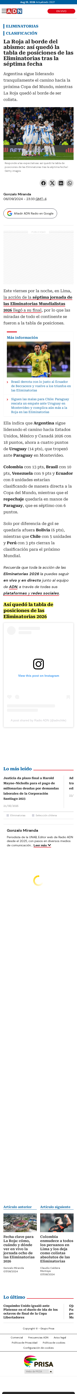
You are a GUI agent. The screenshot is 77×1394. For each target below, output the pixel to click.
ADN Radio (14, 11)
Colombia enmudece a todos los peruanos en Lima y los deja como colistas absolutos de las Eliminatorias (56, 1249)
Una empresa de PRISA (38, 1361)
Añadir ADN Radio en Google (33, 213)
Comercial (17, 1337)
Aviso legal (60, 1337)
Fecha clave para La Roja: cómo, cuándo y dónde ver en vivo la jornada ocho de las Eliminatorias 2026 (19, 1249)
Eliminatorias (22, 26)
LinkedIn (61, 183)
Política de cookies (54, 1342)
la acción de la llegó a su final (37, 303)
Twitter (52, 183)
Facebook (43, 183)
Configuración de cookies (38, 1348)
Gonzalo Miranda (17, 194)
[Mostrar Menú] (4, 11)
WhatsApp (70, 183)
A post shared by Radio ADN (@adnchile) (38, 720)
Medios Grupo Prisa (38, 1371)
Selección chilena (46, 815)
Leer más (40, 845)
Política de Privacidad (24, 1342)
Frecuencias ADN (38, 1337)
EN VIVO (61, 11)
